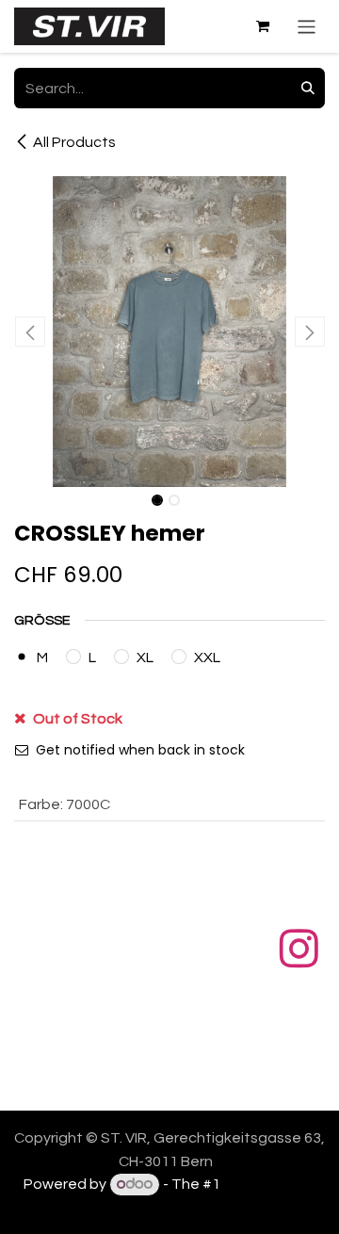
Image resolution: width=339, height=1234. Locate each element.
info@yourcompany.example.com (183, 1084)
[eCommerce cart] (263, 26)
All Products (74, 142)
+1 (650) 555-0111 (182, 1061)
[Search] (308, 88)
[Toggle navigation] (306, 26)
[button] (29, 332)
